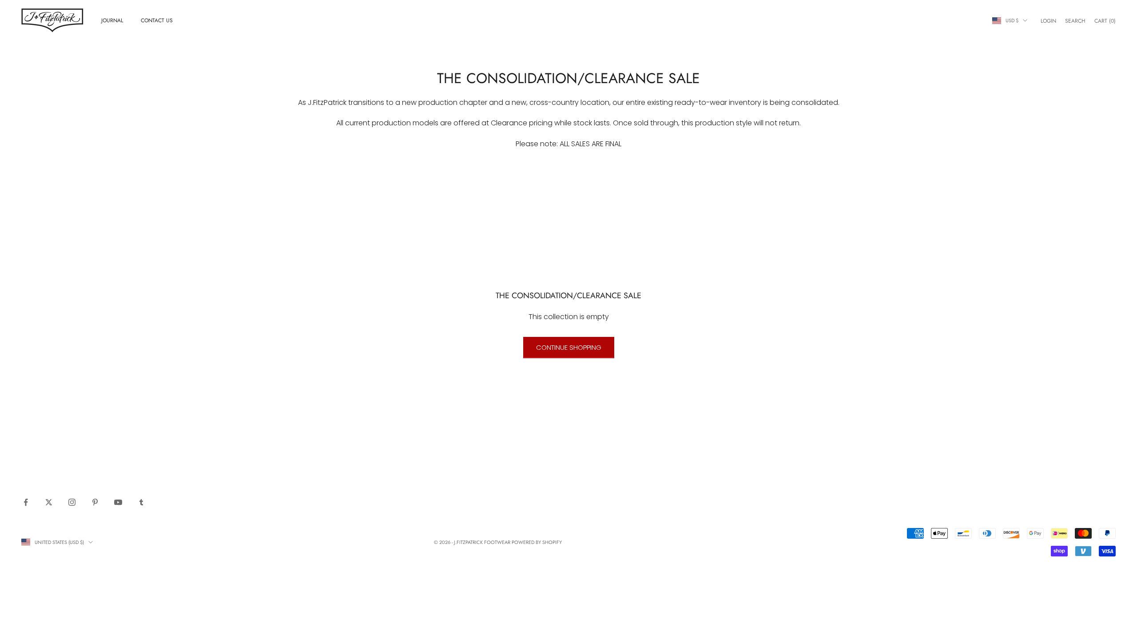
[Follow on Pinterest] (95, 502)
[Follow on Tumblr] (141, 502)
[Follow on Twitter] (48, 502)
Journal (112, 20)
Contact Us (157, 20)
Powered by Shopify (537, 542)
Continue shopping (568, 347)
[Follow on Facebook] (25, 502)
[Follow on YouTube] (118, 502)
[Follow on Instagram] (72, 502)
